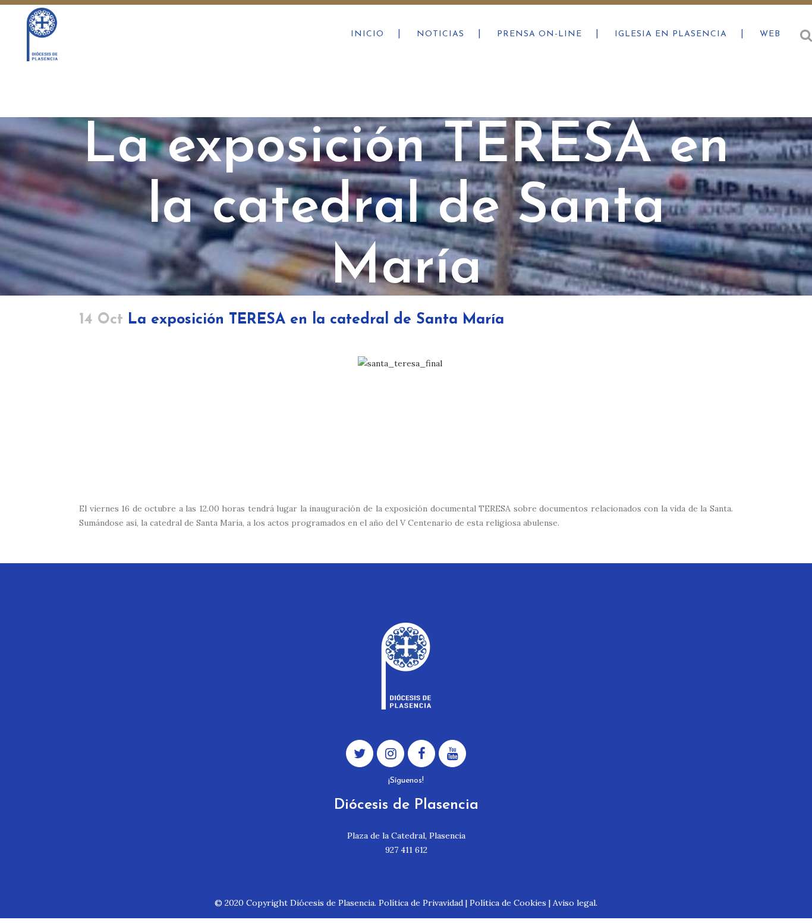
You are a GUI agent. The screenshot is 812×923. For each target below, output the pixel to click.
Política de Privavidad (421, 902)
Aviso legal (574, 902)
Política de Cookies (508, 902)
